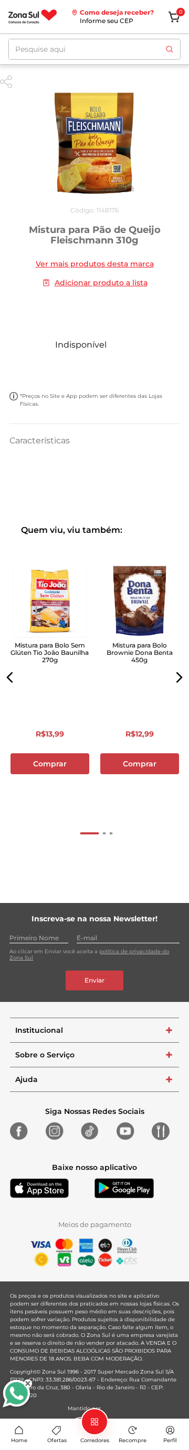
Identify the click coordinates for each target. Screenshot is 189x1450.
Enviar (94, 980)
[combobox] (94, 49)
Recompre (132, 1440)
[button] (10, 677)
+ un (94, 367)
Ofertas (57, 1440)
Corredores (94, 1440)
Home (19, 1440)
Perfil (170, 1440)
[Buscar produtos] (169, 49)
